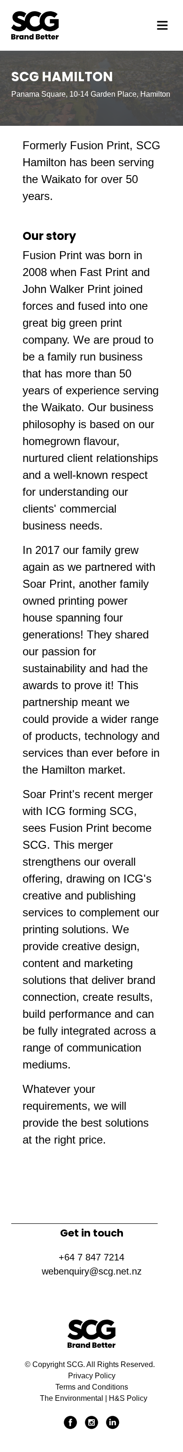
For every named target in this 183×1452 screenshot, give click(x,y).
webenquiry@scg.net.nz (92, 1271)
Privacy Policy (91, 1376)
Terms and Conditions (91, 1387)
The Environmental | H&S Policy (93, 1398)
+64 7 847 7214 (91, 1257)
